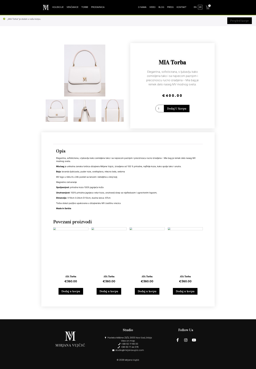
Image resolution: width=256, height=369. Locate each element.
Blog (161, 7)
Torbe (84, 7)
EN (195, 7)
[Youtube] (194, 340)
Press (170, 7)
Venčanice (72, 7)
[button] (46, 111)
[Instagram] (185, 340)
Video (152, 7)
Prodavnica (97, 7)
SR (200, 7)
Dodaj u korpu (176, 108)
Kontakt (181, 7)
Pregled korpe (239, 20)
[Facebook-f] (177, 340)
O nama (142, 7)
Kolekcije (58, 7)
